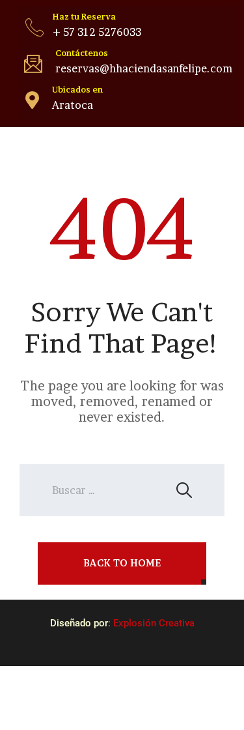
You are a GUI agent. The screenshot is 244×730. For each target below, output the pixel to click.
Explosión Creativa (154, 623)
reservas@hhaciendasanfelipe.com (143, 68)
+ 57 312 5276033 (97, 31)
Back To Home (122, 562)
